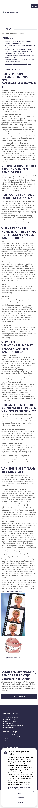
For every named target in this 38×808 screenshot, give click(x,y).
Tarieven (8, 739)
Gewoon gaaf (9, 727)
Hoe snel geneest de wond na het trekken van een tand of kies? (19, 61)
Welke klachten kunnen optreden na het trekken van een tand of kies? (19, 52)
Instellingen (21, 793)
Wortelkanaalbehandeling (14, 725)
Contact (7, 741)
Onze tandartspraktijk (12, 737)
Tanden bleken (10, 719)
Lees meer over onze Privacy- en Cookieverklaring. (19, 788)
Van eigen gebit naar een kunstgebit (18, 64)
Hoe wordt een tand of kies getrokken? (18, 49)
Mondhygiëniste (10, 721)
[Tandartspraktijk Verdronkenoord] (10, 12)
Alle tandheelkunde (11, 717)
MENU (34, 6)
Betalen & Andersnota (12, 735)
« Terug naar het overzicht (10, 69)
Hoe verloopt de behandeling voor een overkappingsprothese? (18, 42)
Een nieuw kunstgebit (15, 592)
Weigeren (21, 797)
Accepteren (21, 802)
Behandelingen (10, 723)
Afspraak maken (19, 696)
